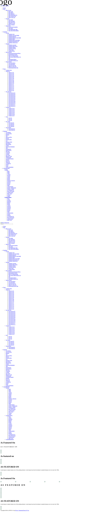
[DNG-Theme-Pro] (5, 5)
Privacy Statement (19, 510)
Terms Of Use (26, 510)
